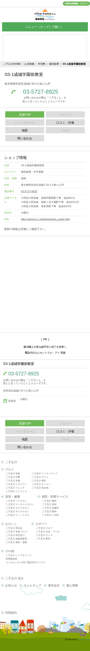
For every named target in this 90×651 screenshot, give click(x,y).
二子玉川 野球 (43, 538)
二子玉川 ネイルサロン (17, 511)
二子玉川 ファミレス (16, 491)
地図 (25, 130)
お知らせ (11, 585)
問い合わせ (24, 138)
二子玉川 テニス (44, 535)
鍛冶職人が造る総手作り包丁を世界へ (45, 346)
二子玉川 (11, 462)
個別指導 (54, 63)
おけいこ (11, 523)
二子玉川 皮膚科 (50, 508)
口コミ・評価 (65, 122)
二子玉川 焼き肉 (40, 487)
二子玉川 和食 (13, 473)
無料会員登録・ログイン (77, 3)
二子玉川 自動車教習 (16, 538)
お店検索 (29, 63)
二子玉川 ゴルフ (44, 528)
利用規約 (11, 612)
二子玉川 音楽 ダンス (17, 531)
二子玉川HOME (12, 63)
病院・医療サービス (55, 496)
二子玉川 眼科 (49, 511)
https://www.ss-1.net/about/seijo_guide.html (45, 219)
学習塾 (41, 63)
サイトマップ (32, 585)
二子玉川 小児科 (50, 515)
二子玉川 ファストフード (45, 473)
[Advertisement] (45, 284)
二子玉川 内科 (49, 504)
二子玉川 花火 (14, 578)
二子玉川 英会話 (14, 528)
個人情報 (72, 585)
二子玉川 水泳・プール (47, 531)
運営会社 (54, 585)
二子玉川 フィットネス (17, 515)
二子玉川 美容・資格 (16, 542)
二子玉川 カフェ (40, 477)
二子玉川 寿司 (39, 480)
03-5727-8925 (40, 92)
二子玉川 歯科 (49, 500)
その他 (9, 551)
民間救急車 (11, 559)
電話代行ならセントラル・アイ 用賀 (45, 352)
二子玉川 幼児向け (15, 535)
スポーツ (41, 523)
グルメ (9, 469)
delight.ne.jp (84, 639)
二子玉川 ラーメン (41, 484)
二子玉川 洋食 (13, 480)
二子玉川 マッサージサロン (20, 504)
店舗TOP (25, 114)
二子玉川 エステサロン (17, 508)
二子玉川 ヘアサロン (16, 500)
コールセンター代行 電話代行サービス (25, 562)
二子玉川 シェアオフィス (19, 555)
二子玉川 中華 (13, 477)
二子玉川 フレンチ (15, 487)
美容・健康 (12, 496)
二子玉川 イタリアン (16, 484)
